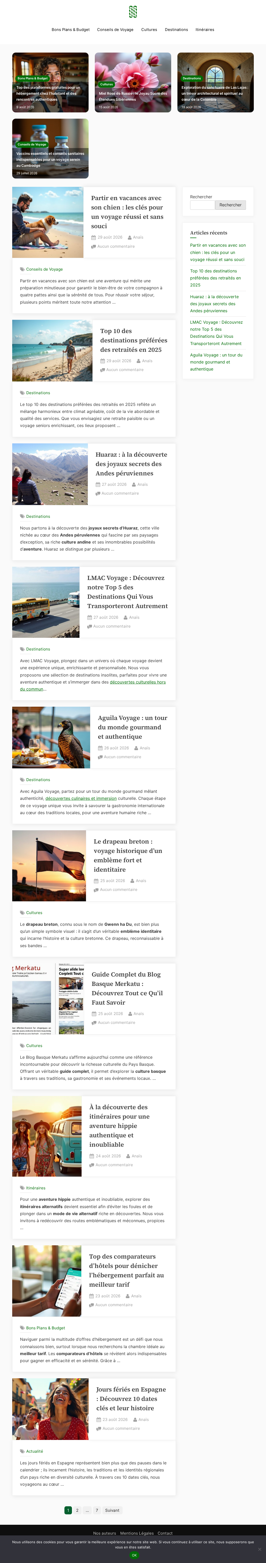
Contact (165, 1533)
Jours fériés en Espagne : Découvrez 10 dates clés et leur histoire (131, 1398)
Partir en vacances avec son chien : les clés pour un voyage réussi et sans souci (218, 252)
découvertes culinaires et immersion (81, 798)
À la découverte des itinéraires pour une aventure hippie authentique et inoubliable (119, 1126)
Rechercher (201, 196)
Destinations (176, 29)
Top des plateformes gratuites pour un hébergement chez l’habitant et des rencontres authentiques (48, 93)
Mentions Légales (137, 1533)
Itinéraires (205, 29)
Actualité (34, 1451)
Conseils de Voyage (115, 29)
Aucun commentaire (116, 247)
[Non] (259, 1549)
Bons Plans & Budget (71, 29)
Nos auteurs (104, 1533)
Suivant (112, 1510)
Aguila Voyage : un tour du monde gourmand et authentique (132, 727)
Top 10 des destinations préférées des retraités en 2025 (133, 340)
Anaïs (138, 237)
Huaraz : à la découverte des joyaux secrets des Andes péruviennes (131, 463)
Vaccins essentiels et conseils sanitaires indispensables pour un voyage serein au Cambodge (50, 159)
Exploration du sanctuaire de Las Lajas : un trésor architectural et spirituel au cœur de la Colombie (215, 93)
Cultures (149, 29)
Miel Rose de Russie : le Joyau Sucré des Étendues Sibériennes (133, 96)
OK (134, 1555)
